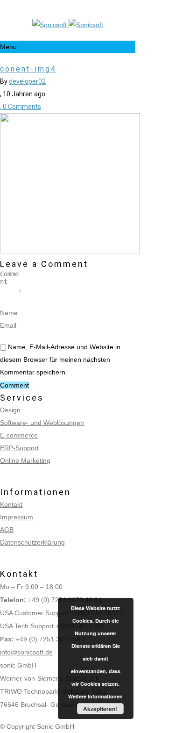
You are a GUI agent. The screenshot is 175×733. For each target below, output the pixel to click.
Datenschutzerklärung (32, 542)
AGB (7, 529)
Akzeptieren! (100, 708)
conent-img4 (28, 69)
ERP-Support (19, 448)
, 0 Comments (20, 106)
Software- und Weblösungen (42, 422)
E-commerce (19, 435)
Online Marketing (25, 460)
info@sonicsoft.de (26, 652)
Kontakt (11, 504)
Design (10, 410)
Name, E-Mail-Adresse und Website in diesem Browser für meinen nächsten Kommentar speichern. (60, 359)
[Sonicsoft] (67, 25)
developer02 (27, 81)
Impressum (16, 517)
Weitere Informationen (95, 696)
